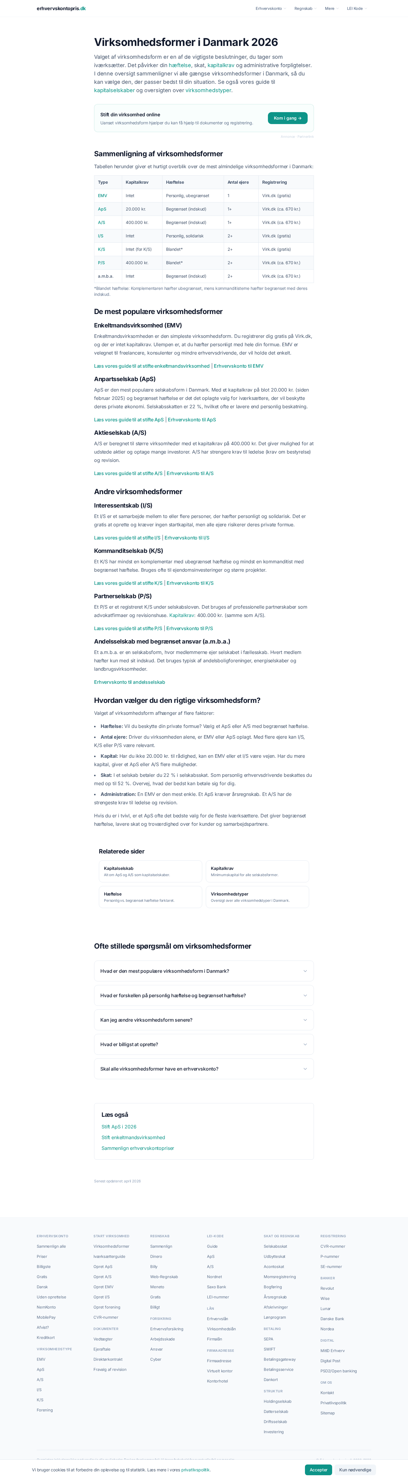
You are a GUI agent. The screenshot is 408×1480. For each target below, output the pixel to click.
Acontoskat (274, 1266)
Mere (330, 8)
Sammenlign (161, 1246)
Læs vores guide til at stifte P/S (128, 628)
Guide (212, 1246)
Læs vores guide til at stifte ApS (129, 420)
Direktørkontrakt (107, 1359)
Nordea (327, 1328)
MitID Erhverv (332, 1350)
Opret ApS (102, 1266)
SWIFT (269, 1349)
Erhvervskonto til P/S (189, 628)
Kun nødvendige (355, 1469)
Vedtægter (103, 1339)
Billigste (44, 1266)
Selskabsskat (275, 1246)
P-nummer (329, 1256)
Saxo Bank (216, 1286)
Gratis (42, 1276)
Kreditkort (45, 1337)
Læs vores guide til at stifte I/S (127, 538)
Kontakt (327, 1392)
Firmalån (214, 1339)
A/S (101, 222)
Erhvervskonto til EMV (238, 366)
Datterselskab (276, 1411)
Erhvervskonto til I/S (187, 538)
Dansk (42, 1286)
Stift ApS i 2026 (119, 1127)
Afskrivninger (276, 1307)
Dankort (271, 1379)
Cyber (155, 1359)
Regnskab (303, 8)
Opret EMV (103, 1286)
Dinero (156, 1256)
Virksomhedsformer (111, 1246)
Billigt (155, 1307)
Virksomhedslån (221, 1328)
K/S (101, 249)
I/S (100, 235)
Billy (153, 1266)
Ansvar (156, 1349)
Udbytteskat (274, 1256)
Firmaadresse (219, 1360)
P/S (101, 262)
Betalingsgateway (279, 1359)
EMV (102, 195)
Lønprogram (275, 1317)
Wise (324, 1298)
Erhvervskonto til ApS (192, 420)
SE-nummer (331, 1266)
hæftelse (180, 65)
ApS (102, 208)
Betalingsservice (278, 1369)
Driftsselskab (275, 1421)
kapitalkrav (221, 65)
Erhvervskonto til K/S (190, 583)
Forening (45, 1410)
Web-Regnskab (164, 1276)
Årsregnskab (275, 1297)
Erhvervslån (217, 1318)
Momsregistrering (280, 1276)
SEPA (268, 1339)
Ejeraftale (101, 1349)
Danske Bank (332, 1318)
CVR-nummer (105, 1317)
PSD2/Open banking (338, 1370)
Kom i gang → (288, 117)
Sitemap (327, 1413)
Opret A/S (102, 1276)
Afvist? (43, 1327)
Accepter (319, 1469)
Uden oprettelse (51, 1297)
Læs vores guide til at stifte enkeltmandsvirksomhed (152, 366)
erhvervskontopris (61, 8)
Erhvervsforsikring (166, 1328)
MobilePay (46, 1317)
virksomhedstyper (208, 90)
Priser (42, 1256)
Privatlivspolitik (333, 1402)
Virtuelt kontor (220, 1370)
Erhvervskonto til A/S (190, 473)
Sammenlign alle (51, 1246)
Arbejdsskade (162, 1339)
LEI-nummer (218, 1297)
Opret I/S (101, 1297)
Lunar (325, 1308)
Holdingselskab (278, 1401)
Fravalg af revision (110, 1369)
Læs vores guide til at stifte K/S (128, 583)
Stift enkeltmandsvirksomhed (133, 1137)
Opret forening (106, 1307)
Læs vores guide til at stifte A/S (128, 473)
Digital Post (330, 1360)
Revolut (327, 1288)
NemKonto (46, 1307)
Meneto (157, 1286)
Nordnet (214, 1276)
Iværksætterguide (109, 1256)
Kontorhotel (217, 1381)
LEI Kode (355, 8)
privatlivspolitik (195, 1469)
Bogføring (273, 1286)
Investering (274, 1431)
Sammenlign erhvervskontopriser (138, 1148)
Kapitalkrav (181, 615)
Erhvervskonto (269, 8)
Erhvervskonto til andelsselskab (129, 682)
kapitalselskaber (114, 90)
